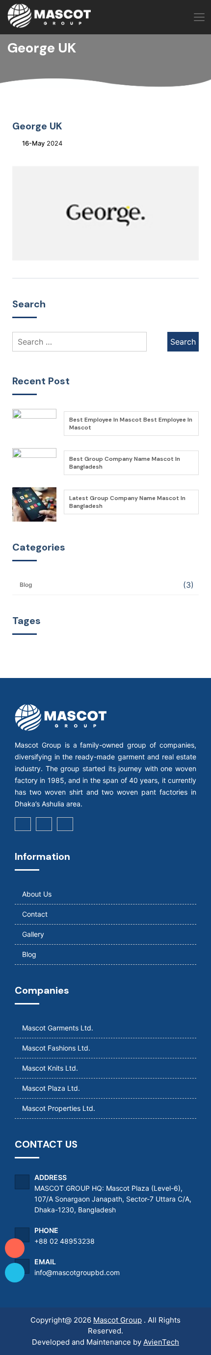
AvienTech (161, 1342)
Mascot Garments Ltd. (57, 1028)
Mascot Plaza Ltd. (51, 1088)
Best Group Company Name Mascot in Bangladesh (124, 463)
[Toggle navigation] (199, 17)
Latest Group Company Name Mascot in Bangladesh (127, 502)
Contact (35, 914)
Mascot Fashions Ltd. (56, 1048)
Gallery (33, 934)
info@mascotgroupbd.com (77, 1272)
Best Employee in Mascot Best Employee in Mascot (130, 423)
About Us (37, 894)
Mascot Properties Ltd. (58, 1108)
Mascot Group (117, 1320)
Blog (26, 584)
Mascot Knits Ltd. (50, 1068)
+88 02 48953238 (64, 1241)
